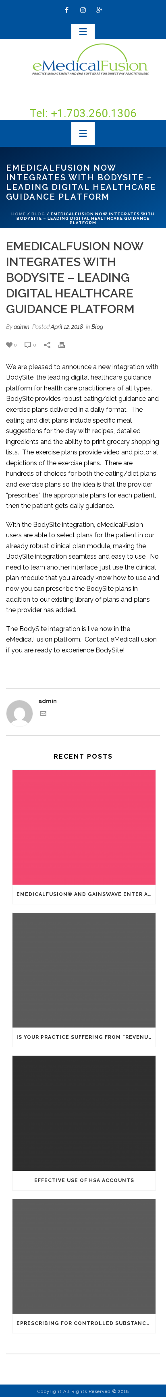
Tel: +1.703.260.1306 (83, 113)
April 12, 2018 (67, 327)
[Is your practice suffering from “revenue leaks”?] (84, 970)
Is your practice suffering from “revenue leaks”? (86, 1037)
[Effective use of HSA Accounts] (84, 1113)
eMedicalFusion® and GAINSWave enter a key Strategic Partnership (86, 894)
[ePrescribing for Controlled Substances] (84, 1256)
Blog (38, 214)
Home (18, 214)
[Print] (65, 344)
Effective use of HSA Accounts (84, 1180)
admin (21, 327)
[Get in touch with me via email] (43, 715)
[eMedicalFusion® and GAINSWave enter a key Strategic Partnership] (84, 827)
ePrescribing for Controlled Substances (85, 1323)
